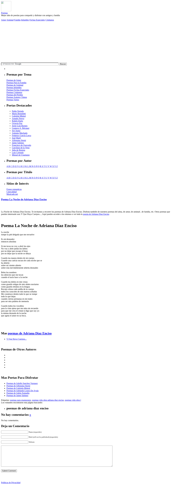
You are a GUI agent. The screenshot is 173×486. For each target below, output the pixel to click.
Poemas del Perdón (14, 95)
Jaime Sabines (18, 143)
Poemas (4, 13)
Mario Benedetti (19, 113)
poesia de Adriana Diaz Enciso (96, 214)
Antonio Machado (19, 133)
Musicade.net (12, 194)
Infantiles (25, 20)
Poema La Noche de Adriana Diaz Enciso (24, 199)
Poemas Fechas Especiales (17, 90)
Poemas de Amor (13, 80)
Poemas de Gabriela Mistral (18, 388)
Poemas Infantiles (13, 87)
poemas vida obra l (73, 400)
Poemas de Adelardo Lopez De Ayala (22, 391)
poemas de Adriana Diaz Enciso (30, 333)
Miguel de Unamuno (21, 155)
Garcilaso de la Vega (20, 148)
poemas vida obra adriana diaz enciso (48, 400)
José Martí (16, 138)
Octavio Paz (17, 123)
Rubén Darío (17, 121)
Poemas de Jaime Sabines (17, 395)
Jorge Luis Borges (19, 126)
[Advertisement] (86, 42)
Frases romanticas (14, 189)
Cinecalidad (11, 192)
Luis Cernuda (18, 152)
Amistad (10, 20)
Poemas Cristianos (14, 92)
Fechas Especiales (37, 20)
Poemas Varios (12, 100)
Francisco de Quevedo (21, 145)
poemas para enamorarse (20, 400)
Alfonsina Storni (19, 140)
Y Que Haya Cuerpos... (16, 339)
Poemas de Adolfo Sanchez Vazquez (22, 383)
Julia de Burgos (18, 150)
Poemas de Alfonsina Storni (18, 386)
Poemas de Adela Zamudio (17, 393)
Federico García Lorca (21, 135)
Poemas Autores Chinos (16, 97)
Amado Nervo (18, 118)
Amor (3, 20)
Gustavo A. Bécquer (20, 128)
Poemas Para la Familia (16, 82)
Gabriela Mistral (19, 116)
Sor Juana (16, 130)
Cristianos (49, 20)
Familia (17, 20)
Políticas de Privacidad (10, 482)
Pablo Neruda (18, 111)
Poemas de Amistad (14, 85)
